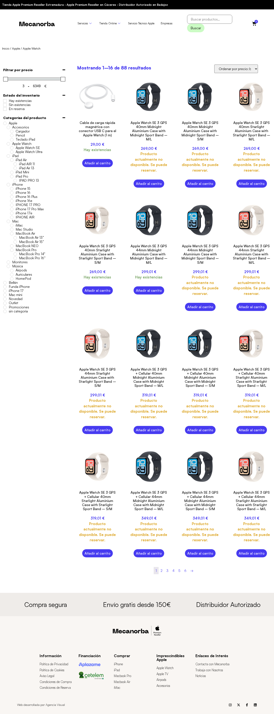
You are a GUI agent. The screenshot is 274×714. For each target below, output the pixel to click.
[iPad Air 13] (15, 168)
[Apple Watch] (8, 144)
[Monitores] (8, 262)
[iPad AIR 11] (15, 164)
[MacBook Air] (11, 233)
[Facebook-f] (247, 705)
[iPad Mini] (11, 172)
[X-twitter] (238, 705)
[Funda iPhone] (5, 287)
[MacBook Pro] (11, 250)
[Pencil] (11, 135)
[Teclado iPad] (11, 139)
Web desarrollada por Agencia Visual (41, 705)
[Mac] (8, 221)
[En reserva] (5, 109)
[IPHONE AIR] (11, 217)
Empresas (167, 23)
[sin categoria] (5, 311)
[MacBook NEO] (11, 246)
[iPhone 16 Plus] (11, 197)
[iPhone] (8, 184)
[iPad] (8, 156)
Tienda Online (108, 23)
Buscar (196, 28)
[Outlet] (5, 303)
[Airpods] (11, 270)
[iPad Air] (11, 160)
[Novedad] (5, 299)
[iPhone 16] (11, 192)
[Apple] (5, 123)
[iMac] (11, 225)
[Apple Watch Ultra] (11, 152)
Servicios (82, 23)
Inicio (5, 48)
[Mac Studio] (11, 229)
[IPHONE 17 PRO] (11, 205)
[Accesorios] (8, 127)
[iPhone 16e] (11, 201)
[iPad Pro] (11, 176)
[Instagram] (230, 705)
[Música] (8, 266)
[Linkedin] (255, 705)
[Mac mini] (5, 295)
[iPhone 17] (5, 291)
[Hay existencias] (5, 101)
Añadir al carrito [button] (97, 163)
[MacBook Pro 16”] (15, 258)
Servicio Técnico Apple (141, 23)
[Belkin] (5, 282)
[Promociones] (5, 307)
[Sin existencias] (5, 105)
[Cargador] (11, 131)
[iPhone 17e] (11, 213)
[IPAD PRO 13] (15, 180)
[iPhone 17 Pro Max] (11, 209)
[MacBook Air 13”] (15, 238)
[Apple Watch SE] (11, 148)
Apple (16, 48)
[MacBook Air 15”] (15, 242)
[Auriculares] (11, 274)
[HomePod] (11, 278)
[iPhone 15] (11, 188)
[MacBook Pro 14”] (15, 254)
